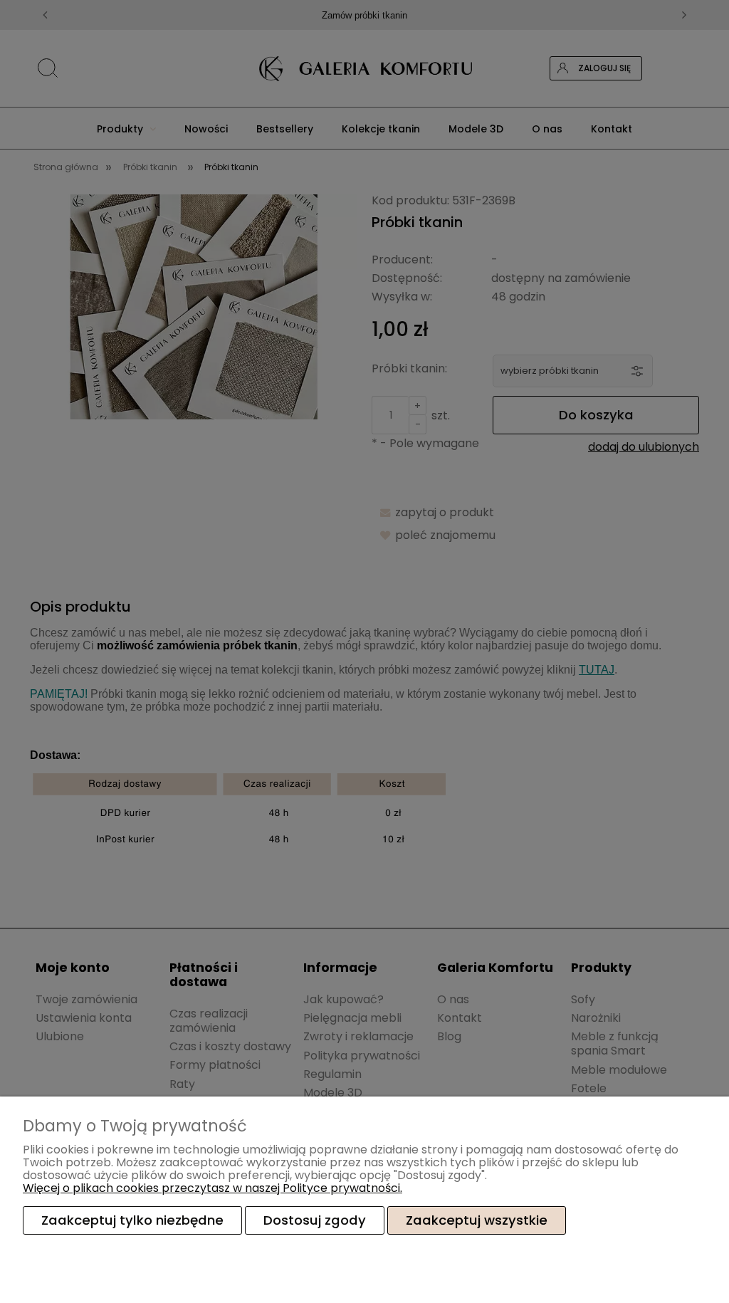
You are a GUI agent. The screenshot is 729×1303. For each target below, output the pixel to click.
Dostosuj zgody (314, 1220)
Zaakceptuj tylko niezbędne (132, 1220)
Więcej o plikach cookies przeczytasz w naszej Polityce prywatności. (212, 1188)
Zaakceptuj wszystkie (476, 1220)
